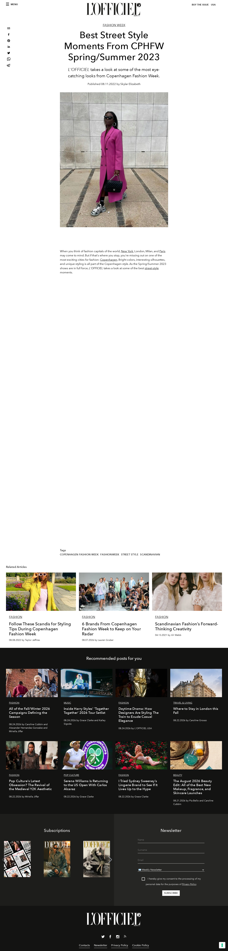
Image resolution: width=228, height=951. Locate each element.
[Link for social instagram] (117, 937)
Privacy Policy (189, 884)
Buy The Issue (200, 4)
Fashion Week (114, 25)
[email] (8, 29)
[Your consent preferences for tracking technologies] (222, 945)
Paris (162, 251)
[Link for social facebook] (110, 937)
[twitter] (8, 53)
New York (127, 251)
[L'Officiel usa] (114, 9)
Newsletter (100, 945)
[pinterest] (8, 41)
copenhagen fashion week (79, 554)
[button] (110, 859)
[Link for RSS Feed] (125, 937)
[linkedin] (8, 47)
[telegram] (8, 66)
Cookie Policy (140, 945)
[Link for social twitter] (103, 937)
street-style (152, 268)
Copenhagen (108, 259)
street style (129, 554)
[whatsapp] (8, 59)
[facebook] (8, 35)
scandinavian (150, 554)
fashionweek (109, 554)
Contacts (84, 945)
